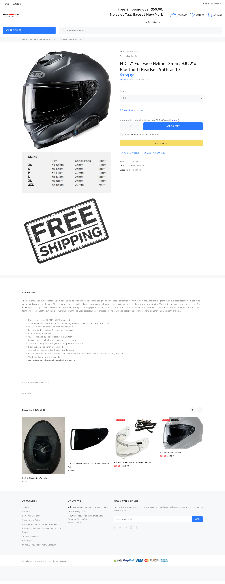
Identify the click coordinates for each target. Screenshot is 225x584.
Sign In (206, 4)
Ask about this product (134, 110)
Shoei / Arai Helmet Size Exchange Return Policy (41, 530)
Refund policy (28, 540)
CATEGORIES (13, 30)
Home (24, 39)
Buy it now (161, 143)
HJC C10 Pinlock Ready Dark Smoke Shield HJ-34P (88, 465)
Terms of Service (30, 536)
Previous (193, 410)
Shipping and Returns (32, 520)
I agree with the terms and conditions (141, 135)
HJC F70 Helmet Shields (170, 452)
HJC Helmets (134, 161)
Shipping (124, 80)
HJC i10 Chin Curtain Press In (34, 478)
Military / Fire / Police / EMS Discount (39, 545)
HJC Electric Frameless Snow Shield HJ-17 (132, 462)
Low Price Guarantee (32, 516)
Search (25, 507)
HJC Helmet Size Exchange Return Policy (41, 524)
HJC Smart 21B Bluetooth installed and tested (52, 360)
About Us (26, 511)
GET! (197, 519)
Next (200, 410)
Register (217, 4)
